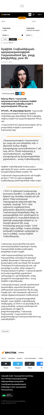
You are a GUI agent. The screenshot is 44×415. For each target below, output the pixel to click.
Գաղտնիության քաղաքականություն (13, 384)
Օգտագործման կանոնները (23, 376)
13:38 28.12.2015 (6, 62)
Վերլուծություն (30, 358)
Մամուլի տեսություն (33, 30)
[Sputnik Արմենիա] (6, 15)
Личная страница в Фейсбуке (10, 90)
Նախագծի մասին (7, 376)
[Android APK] (7, 395)
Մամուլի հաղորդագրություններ (16, 379)
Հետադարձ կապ (7, 390)
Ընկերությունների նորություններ (12, 381)
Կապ (3, 379)
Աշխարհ (19, 358)
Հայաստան (5, 331)
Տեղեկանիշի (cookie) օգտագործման (13, 387)
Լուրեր (4, 30)
